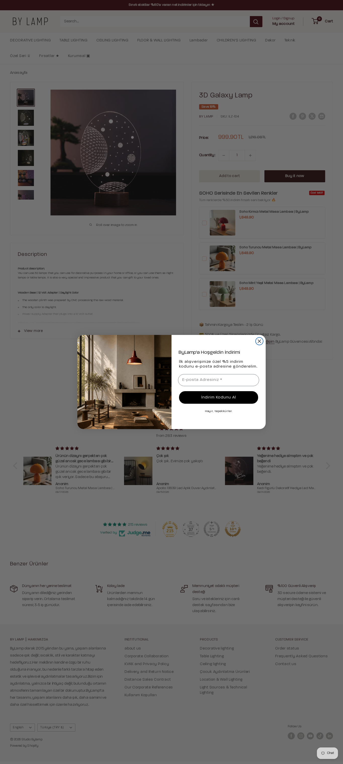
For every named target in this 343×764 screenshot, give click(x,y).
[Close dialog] (259, 341)
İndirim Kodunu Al (218, 397)
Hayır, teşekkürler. (219, 411)
